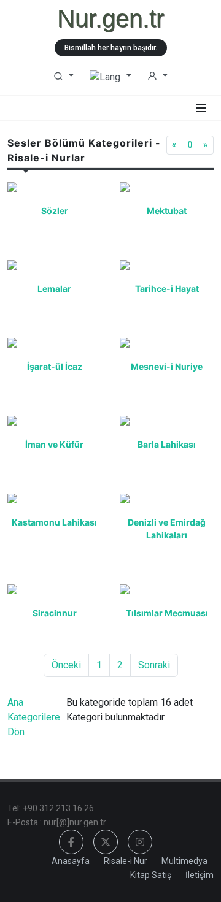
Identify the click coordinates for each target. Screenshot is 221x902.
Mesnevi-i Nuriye (167, 366)
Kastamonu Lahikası (54, 522)
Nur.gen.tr (110, 18)
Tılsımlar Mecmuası (167, 613)
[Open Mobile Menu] (201, 108)
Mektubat (167, 210)
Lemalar (54, 288)
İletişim (199, 875)
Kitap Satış (150, 875)
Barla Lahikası (167, 444)
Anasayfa (71, 861)
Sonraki (154, 665)
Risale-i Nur (125, 861)
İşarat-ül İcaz (54, 366)
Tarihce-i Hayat (167, 288)
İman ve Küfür (54, 444)
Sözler (54, 210)
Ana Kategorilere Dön (33, 717)
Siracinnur (55, 613)
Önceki (66, 665)
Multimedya (184, 861)
